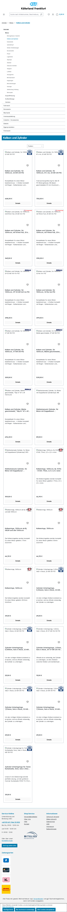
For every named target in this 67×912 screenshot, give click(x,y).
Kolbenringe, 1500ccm (45, 528)
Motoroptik (10, 92)
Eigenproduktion (8, 127)
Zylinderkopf (10, 44)
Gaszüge (9, 86)
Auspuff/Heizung (10, 95)
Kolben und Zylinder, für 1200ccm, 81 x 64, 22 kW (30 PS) (49, 172)
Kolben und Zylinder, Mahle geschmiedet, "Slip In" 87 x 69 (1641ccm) (17, 410)
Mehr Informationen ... (8, 907)
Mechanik (6, 113)
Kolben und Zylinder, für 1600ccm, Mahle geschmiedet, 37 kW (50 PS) (48, 351)
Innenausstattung (9, 116)
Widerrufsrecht (51, 819)
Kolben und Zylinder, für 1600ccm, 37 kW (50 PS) (14, 350)
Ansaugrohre (10, 74)
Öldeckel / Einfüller (12, 65)
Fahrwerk (6, 105)
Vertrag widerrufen (9, 845)
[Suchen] (41, 14)
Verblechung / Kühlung (12, 89)
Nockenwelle (10, 50)
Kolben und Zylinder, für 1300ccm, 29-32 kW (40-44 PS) (17, 291)
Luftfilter (9, 71)
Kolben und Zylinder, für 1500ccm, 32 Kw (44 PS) (45, 291)
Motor (7, 33)
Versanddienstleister (30, 817)
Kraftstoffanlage (9, 99)
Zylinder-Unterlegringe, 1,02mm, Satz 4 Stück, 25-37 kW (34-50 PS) (49, 649)
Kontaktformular (7, 841)
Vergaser (9, 68)
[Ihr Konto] (53, 14)
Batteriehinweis (51, 829)
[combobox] (24, 14)
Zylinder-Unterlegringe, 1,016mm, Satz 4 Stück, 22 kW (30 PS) (16, 708)
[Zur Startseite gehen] (33, 6)
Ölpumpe (9, 59)
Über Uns (27, 819)
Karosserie (7, 109)
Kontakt (26, 824)
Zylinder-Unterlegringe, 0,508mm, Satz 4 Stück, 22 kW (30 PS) (17, 649)
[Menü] (4, 14)
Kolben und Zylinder (12, 39)
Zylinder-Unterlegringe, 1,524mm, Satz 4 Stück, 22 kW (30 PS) (48, 708)
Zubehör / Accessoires (11, 120)
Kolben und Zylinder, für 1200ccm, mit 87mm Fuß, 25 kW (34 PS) (17, 231)
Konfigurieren (8, 909)
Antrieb (6, 29)
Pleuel (8, 53)
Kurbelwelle (10, 42)
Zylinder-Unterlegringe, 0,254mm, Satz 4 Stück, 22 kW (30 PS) (48, 589)
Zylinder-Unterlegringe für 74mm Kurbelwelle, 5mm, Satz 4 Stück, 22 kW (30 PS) (18, 768)
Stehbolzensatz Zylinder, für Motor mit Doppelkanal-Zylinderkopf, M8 (47, 410)
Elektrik (5, 123)
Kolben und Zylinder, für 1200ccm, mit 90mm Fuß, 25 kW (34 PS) (48, 231)
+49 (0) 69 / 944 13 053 (11, 822)
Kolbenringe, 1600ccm (13, 588)
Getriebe (7, 102)
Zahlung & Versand (52, 817)
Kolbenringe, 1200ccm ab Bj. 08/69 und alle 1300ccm (16, 529)
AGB (47, 824)
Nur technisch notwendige (25, 909)
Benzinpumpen (11, 77)
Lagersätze (10, 56)
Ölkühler (9, 62)
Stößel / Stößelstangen (13, 47)
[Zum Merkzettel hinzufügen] (27, 165)
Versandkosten (38, 899)
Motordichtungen (11, 83)
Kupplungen (10, 80)
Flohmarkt (6, 131)
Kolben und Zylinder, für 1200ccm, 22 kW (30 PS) (14, 172)
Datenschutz (50, 822)
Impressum (50, 826)
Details (17, 203)
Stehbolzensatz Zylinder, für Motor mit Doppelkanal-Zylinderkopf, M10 (16, 470)
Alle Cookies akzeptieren (45, 909)
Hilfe (25, 822)
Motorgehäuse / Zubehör (13, 36)
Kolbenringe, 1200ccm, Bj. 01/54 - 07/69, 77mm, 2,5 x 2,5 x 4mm (48, 470)
